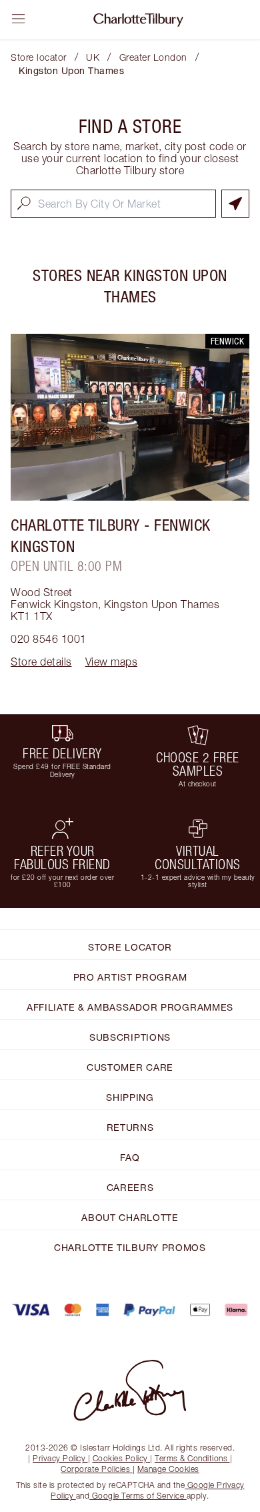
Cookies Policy (120, 1458)
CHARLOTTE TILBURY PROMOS (130, 1247)
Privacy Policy (59, 1458)
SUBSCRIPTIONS (130, 1037)
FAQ (129, 1157)
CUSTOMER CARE (130, 1067)
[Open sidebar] (19, 19)
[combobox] (113, 204)
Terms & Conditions (191, 1458)
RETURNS (130, 1127)
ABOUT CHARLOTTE (130, 1217)
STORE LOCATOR (130, 947)
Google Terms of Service (138, 1496)
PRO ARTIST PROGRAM (130, 977)
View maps (111, 662)
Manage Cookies (168, 1469)
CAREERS (130, 1187)
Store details (41, 662)
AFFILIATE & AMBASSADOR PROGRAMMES (130, 1007)
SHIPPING (130, 1097)
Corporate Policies (95, 1469)
